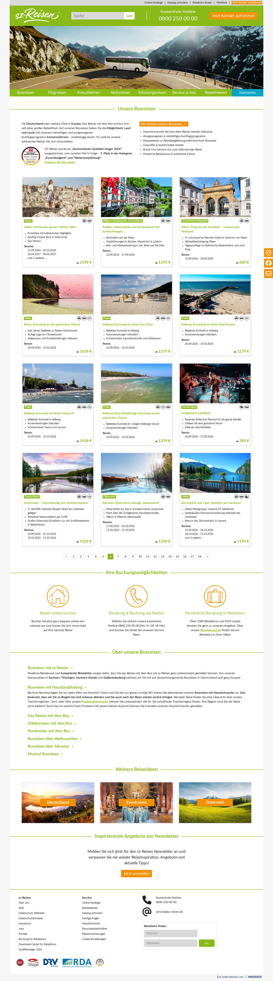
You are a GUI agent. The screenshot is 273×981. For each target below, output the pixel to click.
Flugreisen (57, 93)
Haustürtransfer (91, 923)
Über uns (24, 903)
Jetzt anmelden (137, 874)
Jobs (21, 929)
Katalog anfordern (177, 2)
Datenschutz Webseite (31, 913)
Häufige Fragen (90, 918)
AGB (21, 908)
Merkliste (222, 2)
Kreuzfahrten (88, 93)
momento (247, 93)
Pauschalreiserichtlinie (94, 929)
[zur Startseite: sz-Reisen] (37, 16)
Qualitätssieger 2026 (30, 949)
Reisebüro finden (202, 2)
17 (192, 556)
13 (162, 556)
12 (155, 556)
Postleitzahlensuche (94, 701)
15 (177, 556)
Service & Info (184, 93)
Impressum (25, 923)
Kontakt (23, 934)
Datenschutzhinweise (31, 918)
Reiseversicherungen (93, 934)
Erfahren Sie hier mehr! (60, 162)
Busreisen (25, 93)
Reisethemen (216, 93)
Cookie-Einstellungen (94, 939)
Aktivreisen (120, 93)
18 (199, 556)
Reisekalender (90, 908)
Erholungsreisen (152, 93)
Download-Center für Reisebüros (37, 944)
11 (147, 556)
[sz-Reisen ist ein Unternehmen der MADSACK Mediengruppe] (239, 977)
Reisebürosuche (210, 630)
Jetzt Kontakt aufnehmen (246, 2)
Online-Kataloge (153, 2)
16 (184, 556)
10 (140, 556)
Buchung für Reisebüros (32, 939)
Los (129, 16)
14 (170, 556)
